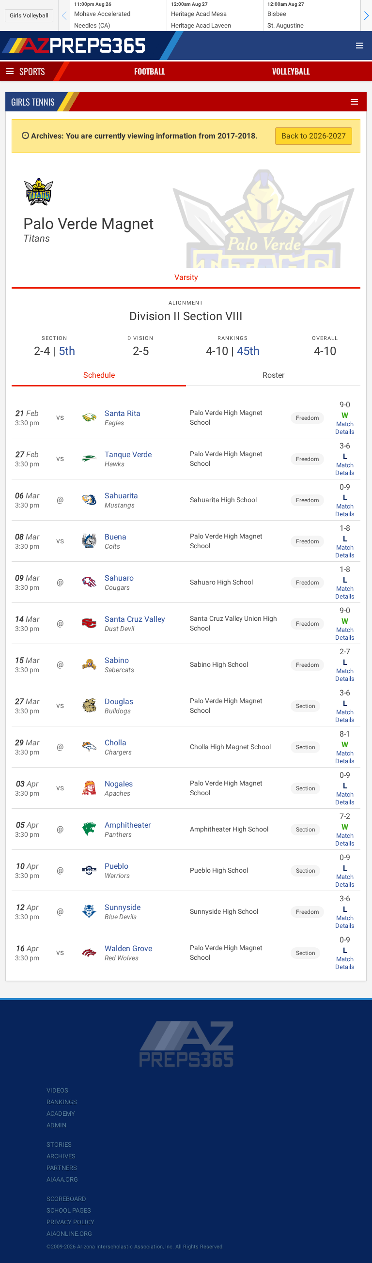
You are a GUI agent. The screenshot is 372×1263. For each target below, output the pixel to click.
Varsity (186, 277)
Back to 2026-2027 (313, 135)
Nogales (119, 788)
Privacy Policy (70, 1222)
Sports (32, 71)
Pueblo (117, 871)
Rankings (61, 1102)
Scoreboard (66, 1198)
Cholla (118, 747)
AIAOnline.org (69, 1233)
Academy (60, 1113)
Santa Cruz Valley (135, 624)
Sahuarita (121, 500)
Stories (59, 1144)
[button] (366, 15)
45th (248, 351)
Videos (57, 1090)
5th (67, 351)
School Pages (68, 1210)
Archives (61, 1156)
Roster (273, 375)
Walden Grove (128, 953)
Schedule (99, 375)
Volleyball (291, 71)
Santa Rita (122, 418)
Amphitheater (128, 829)
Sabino (119, 665)
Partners (61, 1167)
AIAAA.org (62, 1179)
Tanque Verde (128, 459)
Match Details (345, 427)
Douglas (119, 706)
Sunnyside (122, 912)
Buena (115, 541)
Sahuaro (119, 582)
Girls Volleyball (29, 15)
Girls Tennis (33, 101)
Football (149, 71)
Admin (56, 1125)
